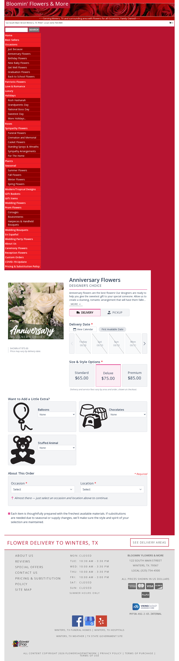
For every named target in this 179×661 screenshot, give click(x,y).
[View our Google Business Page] (89, 625)
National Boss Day (18, 109)
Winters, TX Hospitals (109, 630)
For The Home (16, 155)
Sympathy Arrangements (22, 151)
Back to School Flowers (21, 76)
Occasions (11, 44)
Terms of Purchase (139, 653)
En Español (11, 234)
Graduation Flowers (19, 72)
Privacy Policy (111, 653)
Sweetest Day (16, 114)
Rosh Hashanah (17, 100)
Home (8, 35)
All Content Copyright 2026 (44, 653)
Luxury (9, 91)
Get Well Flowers (17, 67)
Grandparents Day (18, 104)
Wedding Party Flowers (19, 239)
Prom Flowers (13, 207)
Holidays (10, 95)
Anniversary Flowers (19, 53)
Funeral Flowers (17, 133)
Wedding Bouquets (16, 230)
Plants (9, 161)
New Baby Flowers (18, 63)
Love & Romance (15, 86)
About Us (10, 243)
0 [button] (172, 22)
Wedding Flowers (15, 203)
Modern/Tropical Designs (20, 189)
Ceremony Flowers (16, 248)
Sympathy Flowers (16, 128)
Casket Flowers (16, 142)
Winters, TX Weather (70, 636)
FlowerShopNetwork (81, 653)
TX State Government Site (105, 636)
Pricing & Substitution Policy (22, 266)
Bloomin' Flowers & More (37, 3)
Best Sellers (12, 40)
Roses (8, 123)
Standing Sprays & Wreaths (23, 146)
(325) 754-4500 (56, 22)
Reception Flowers (16, 252)
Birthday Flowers (17, 58)
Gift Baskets (12, 193)
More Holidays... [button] (17, 118)
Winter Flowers (16, 179)
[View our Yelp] (101, 625)
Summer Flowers (17, 170)
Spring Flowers (16, 184)
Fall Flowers (14, 175)
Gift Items (11, 198)
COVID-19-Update (16, 261)
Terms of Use (89, 655)
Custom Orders (14, 257)
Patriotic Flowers (15, 81)
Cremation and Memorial (22, 137)
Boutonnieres (15, 216)
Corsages (13, 212)
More (74, 304)
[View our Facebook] (77, 625)
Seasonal (10, 165)
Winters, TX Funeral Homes (73, 630)
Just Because (15, 49)
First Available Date (112, 329)
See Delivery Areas (149, 542)
